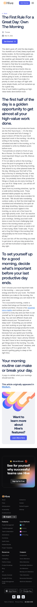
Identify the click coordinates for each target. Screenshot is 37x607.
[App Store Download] (11, 591)
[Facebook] (13, 596)
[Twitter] (18, 596)
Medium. (6, 386)
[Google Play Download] (26, 591)
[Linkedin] (23, 596)
